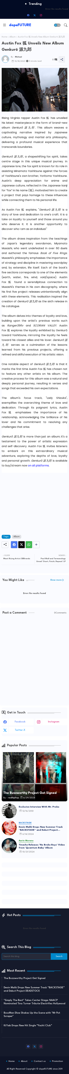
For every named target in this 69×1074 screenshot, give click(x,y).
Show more (56, 580)
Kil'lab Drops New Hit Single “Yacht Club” (28, 1025)
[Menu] (4, 25)
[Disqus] (34, 660)
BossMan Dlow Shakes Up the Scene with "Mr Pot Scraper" (32, 1015)
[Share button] (36, 544)
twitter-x (20, 730)
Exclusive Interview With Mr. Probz (39, 807)
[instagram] (41, 15)
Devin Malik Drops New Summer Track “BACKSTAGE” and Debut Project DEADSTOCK (41, 828)
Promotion (57, 1061)
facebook (20, 722)
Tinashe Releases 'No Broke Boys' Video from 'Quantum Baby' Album (42, 846)
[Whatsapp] (29, 544)
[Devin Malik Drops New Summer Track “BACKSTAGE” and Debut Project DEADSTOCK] (9, 827)
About (24, 1061)
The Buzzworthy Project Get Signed (24, 978)
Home (4, 37)
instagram (53, 722)
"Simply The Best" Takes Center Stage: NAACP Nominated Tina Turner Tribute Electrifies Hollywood (34, 1002)
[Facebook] (14, 544)
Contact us (40, 1061)
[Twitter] (21, 544)
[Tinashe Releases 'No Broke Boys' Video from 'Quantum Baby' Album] (9, 845)
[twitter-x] (34, 15)
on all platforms (38, 465)
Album (13, 37)
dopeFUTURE (20, 25)
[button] (57, 25)
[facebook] (28, 15)
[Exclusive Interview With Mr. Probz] (9, 810)
